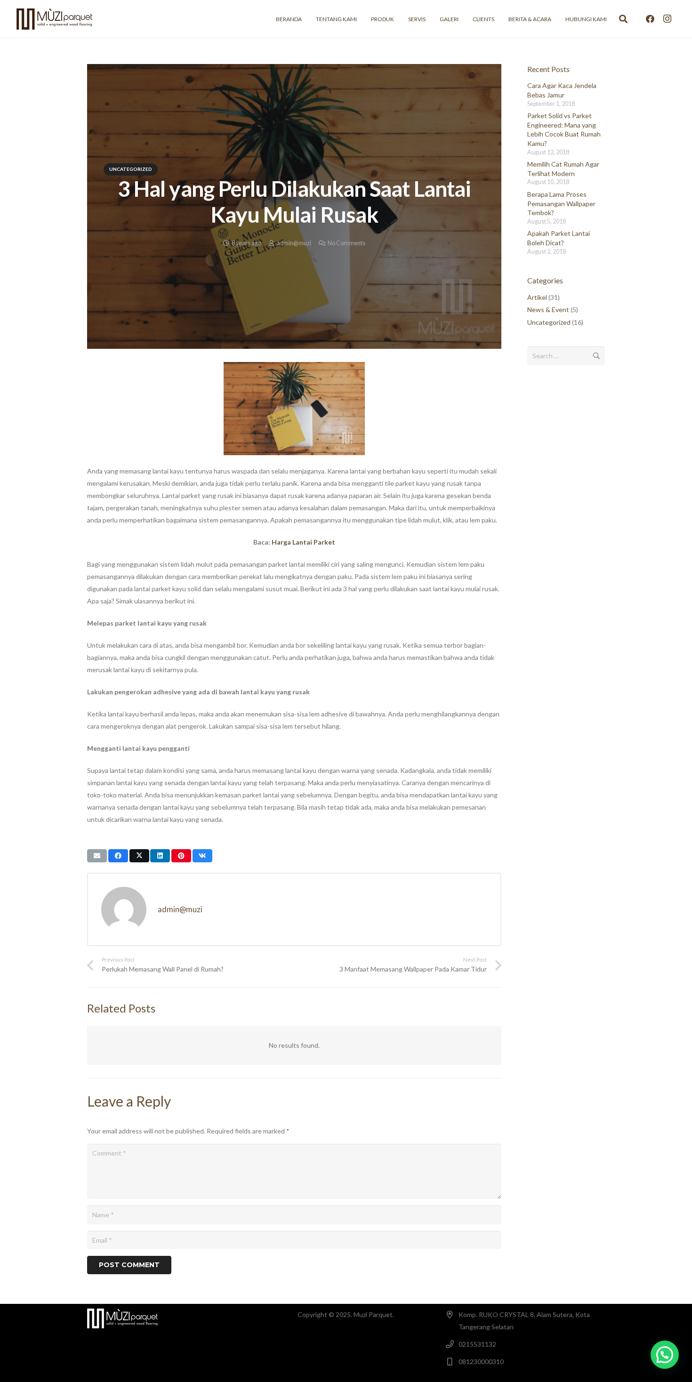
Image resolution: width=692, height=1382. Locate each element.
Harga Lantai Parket (303, 542)
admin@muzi (294, 243)
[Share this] (118, 855)
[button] (623, 19)
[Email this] (97, 855)
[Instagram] (667, 18)
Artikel (537, 297)
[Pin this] (181, 855)
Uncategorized (549, 322)
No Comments (346, 243)
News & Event (548, 309)
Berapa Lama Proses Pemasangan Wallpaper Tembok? (561, 203)
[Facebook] (650, 18)
